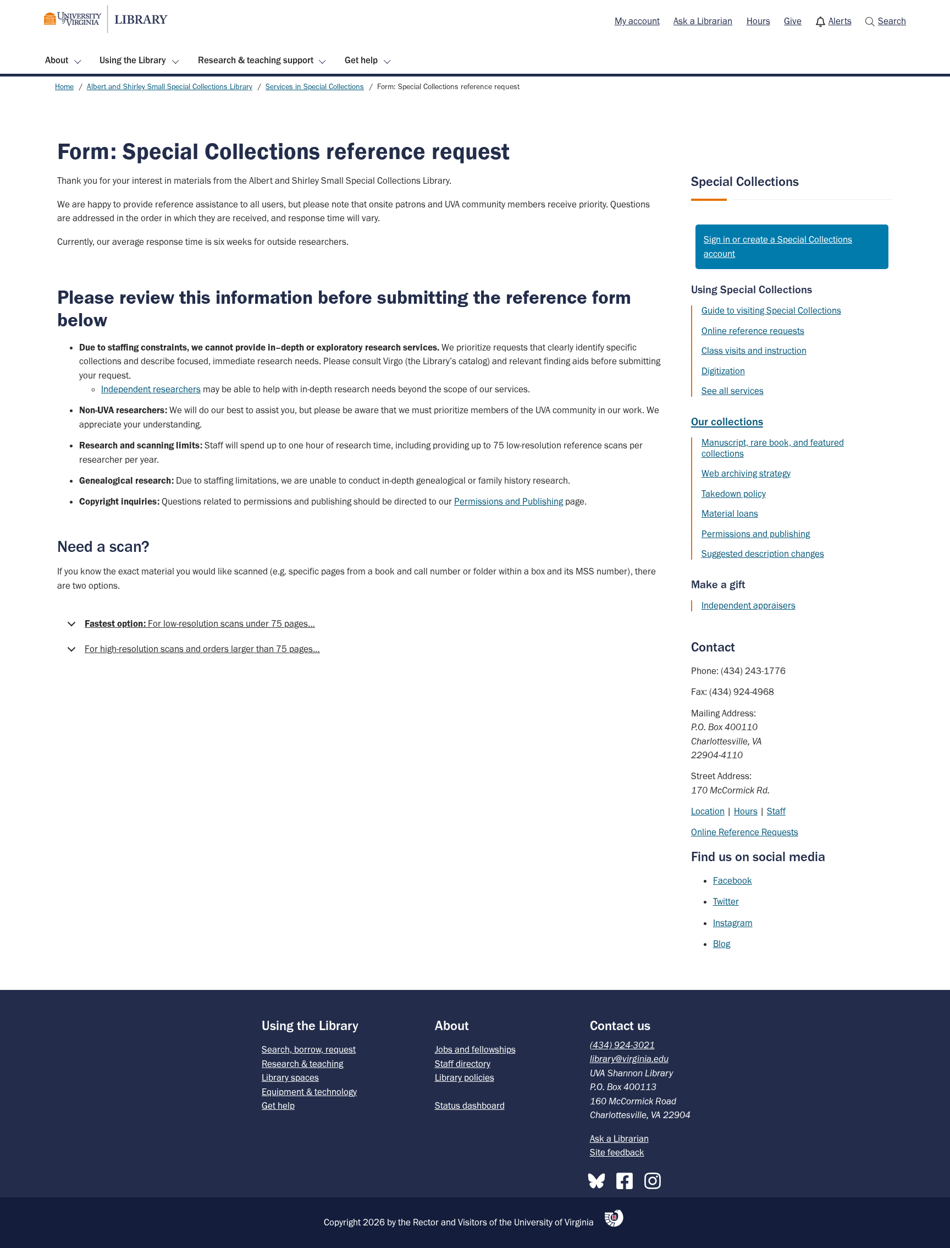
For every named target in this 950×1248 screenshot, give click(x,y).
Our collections (727, 421)
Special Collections (745, 181)
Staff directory (462, 1063)
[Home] (106, 19)
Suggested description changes (763, 553)
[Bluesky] (599, 1178)
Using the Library (133, 59)
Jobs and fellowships (475, 1049)
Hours (758, 20)
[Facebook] (627, 1178)
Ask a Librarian (702, 20)
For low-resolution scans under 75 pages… (200, 623)
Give (793, 20)
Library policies (464, 1077)
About (56, 59)
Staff (776, 811)
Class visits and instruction (754, 350)
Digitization (723, 370)
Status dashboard (470, 1105)
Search (892, 20)
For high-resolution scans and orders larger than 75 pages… (202, 648)
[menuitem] (637, 21)
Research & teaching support (255, 59)
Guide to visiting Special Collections (771, 310)
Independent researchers (151, 389)
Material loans (730, 513)
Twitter (726, 901)
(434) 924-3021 (622, 1044)
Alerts (840, 20)
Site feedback (617, 1152)
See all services (733, 390)
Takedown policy (734, 493)
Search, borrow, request (309, 1049)
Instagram (733, 922)
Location (708, 811)
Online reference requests (753, 330)
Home (64, 86)
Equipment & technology (309, 1091)
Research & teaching (302, 1063)
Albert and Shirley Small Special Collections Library (169, 86)
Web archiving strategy (746, 473)
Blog (721, 943)
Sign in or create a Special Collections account (778, 246)
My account (637, 20)
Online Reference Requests (744, 832)
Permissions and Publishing (508, 501)
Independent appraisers (749, 605)
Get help (361, 59)
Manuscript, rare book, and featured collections (773, 448)
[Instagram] (655, 1178)
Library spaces (290, 1077)
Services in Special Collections (315, 86)
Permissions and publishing (756, 533)
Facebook (732, 880)
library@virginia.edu (629, 1058)
